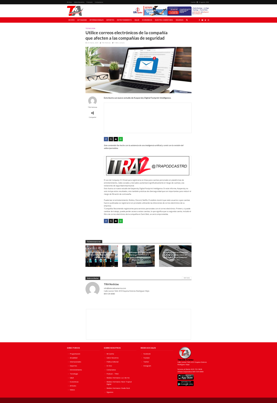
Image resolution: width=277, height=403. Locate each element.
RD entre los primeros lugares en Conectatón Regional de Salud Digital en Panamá (102, 254)
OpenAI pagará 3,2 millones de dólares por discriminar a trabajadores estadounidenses (138, 254)
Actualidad (82, 20)
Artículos (73, 386)
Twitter (146, 362)
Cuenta (193, 2)
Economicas (147, 20)
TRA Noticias (106, 43)
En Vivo (69, 2)
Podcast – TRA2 (113, 374)
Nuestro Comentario (164, 20)
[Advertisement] (147, 118)
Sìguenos (110, 392)
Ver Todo (187, 278)
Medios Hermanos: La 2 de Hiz (118, 378)
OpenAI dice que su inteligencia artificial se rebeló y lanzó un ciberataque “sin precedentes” (175, 254)
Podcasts (90, 2)
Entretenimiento (124, 20)
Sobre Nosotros (79, 2)
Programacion (75, 354)
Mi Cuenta (110, 354)
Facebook (147, 354)
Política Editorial (112, 362)
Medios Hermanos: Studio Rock (118, 388)
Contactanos (99, 2)
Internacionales (97, 20)
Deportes (110, 20)
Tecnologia (90, 28)
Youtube (146, 358)
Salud (136, 20)
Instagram (147, 366)
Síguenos (179, 20)
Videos (72, 390)
